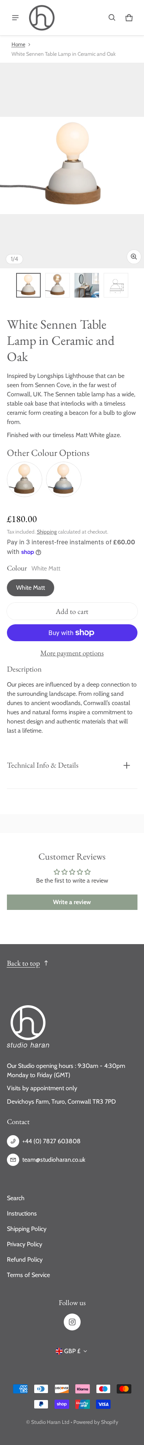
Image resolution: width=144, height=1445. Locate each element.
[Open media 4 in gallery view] (116, 285)
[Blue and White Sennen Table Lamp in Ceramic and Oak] (63, 479)
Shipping (47, 532)
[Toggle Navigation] (15, 17)
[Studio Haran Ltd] (41, 17)
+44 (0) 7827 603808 (51, 1141)
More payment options (72, 653)
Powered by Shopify (95, 1422)
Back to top (23, 963)
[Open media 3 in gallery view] (86, 285)
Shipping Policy (26, 1228)
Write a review (72, 902)
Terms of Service (28, 1275)
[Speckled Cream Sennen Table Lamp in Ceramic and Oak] (24, 479)
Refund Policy (25, 1259)
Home (18, 44)
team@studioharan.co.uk (53, 1159)
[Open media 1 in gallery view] (28, 285)
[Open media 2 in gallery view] (57, 285)
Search (16, 1198)
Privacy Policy (24, 1244)
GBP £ (72, 1351)
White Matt (30, 587)
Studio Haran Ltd (50, 1422)
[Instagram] (72, 1322)
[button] (112, 17)
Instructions (22, 1213)
